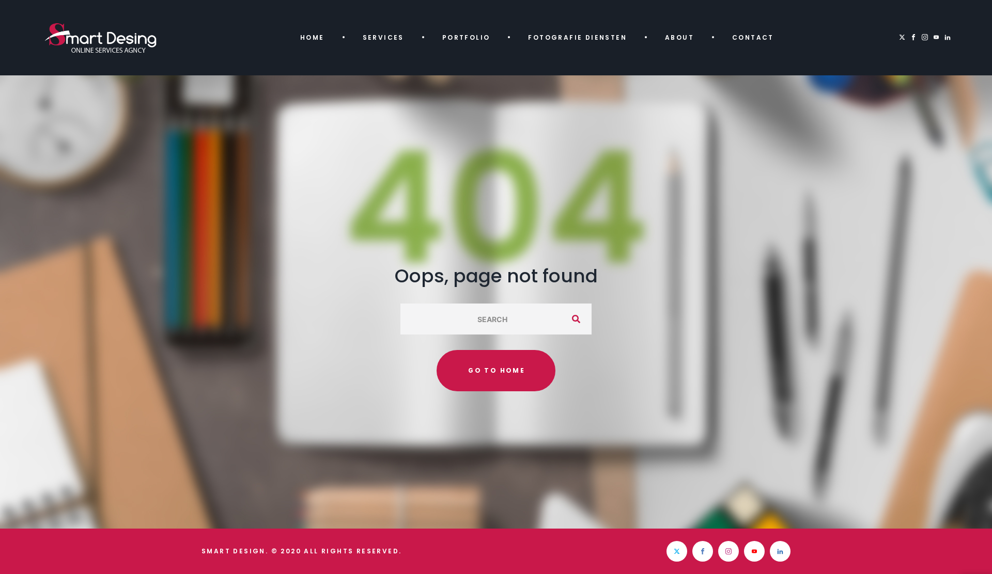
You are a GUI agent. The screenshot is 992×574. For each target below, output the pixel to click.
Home (312, 37)
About (679, 37)
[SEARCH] (576, 319)
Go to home (496, 370)
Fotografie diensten (577, 37)
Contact (753, 37)
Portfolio (466, 37)
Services (383, 37)
